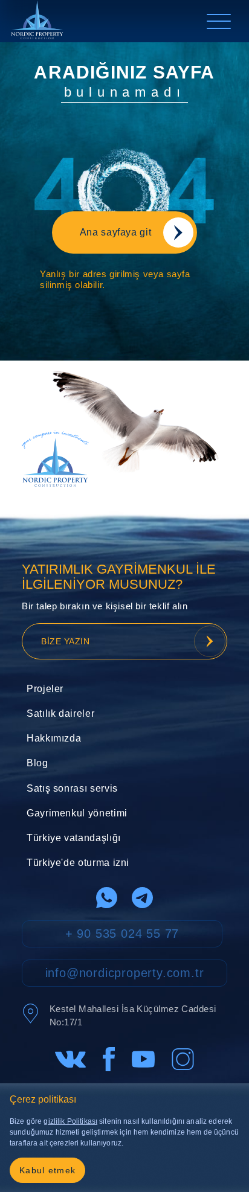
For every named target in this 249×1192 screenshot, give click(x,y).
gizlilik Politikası (70, 1121)
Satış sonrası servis (72, 788)
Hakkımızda (54, 738)
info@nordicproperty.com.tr (124, 972)
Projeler (45, 689)
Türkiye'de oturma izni (78, 862)
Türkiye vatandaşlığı (74, 838)
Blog (37, 763)
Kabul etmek (47, 1170)
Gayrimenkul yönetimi (77, 813)
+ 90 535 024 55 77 (122, 933)
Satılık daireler (60, 713)
